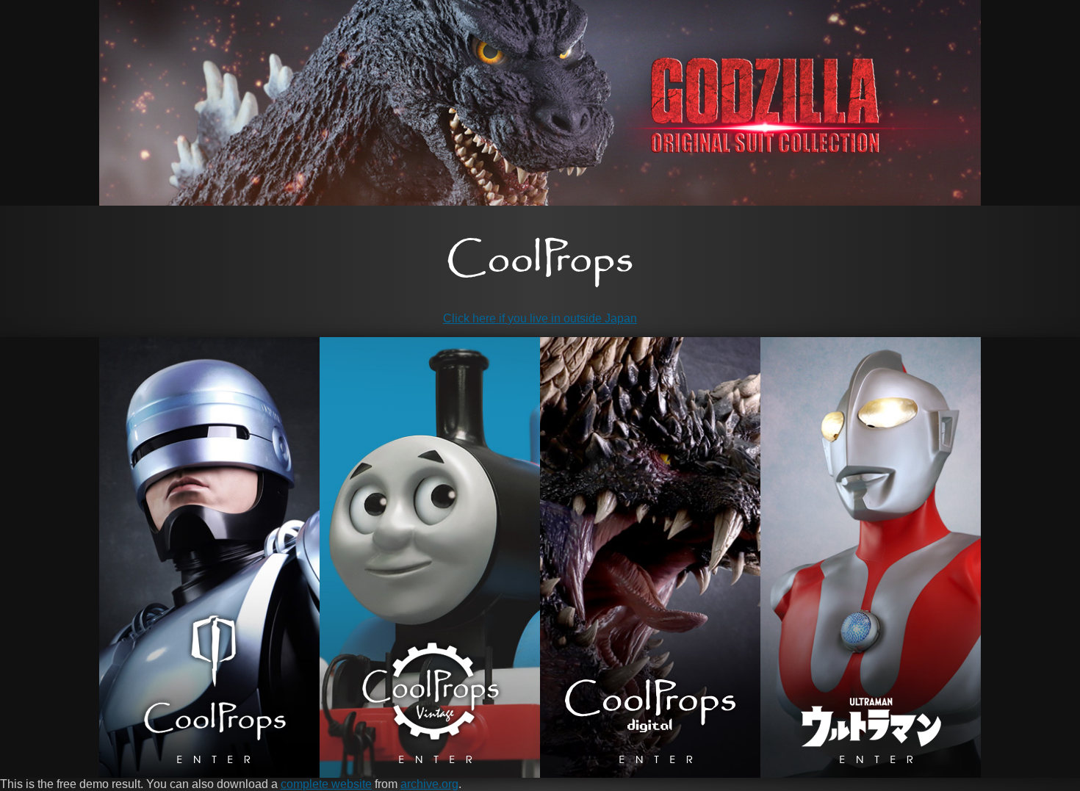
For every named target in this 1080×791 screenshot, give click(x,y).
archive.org (429, 784)
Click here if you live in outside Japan (540, 318)
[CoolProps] (540, 262)
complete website (326, 784)
